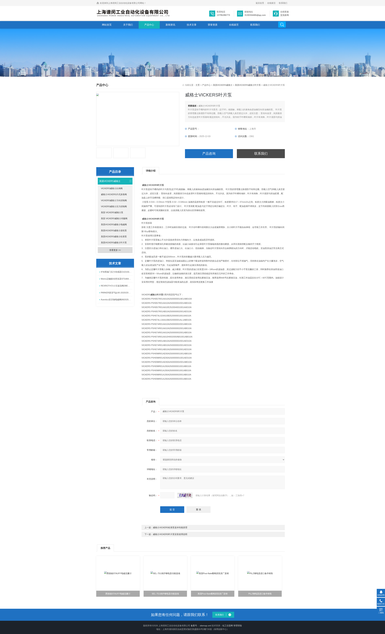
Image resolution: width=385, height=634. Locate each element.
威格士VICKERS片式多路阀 (114, 194)
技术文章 (191, 24)
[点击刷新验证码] (184, 495)
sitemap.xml (205, 625)
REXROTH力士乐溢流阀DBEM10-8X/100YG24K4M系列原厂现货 (116, 286)
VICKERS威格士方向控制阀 (114, 200)
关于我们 (128, 24)
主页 (198, 85)
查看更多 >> (115, 250)
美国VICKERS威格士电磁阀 (114, 224)
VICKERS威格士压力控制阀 (114, 206)
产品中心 (149, 24)
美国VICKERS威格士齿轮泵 (114, 230)
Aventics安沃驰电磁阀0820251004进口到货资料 (116, 299)
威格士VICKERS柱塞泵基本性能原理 (170, 527)
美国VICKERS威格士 (223, 85)
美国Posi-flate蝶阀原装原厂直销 (213, 593)
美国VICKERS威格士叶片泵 (248, 85)
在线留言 (271, 3)
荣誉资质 (212, 24)
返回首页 (260, 3)
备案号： (195, 625)
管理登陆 (237, 625)
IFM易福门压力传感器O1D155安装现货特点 (116, 272)
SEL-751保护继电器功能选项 (165, 593)
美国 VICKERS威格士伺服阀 (114, 218)
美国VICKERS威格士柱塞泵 (114, 236)
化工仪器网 (227, 625)
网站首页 (107, 24)
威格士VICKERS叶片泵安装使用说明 (170, 534)
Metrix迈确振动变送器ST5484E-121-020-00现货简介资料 (116, 279)
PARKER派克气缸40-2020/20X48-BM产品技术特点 (116, 292)
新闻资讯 (170, 24)
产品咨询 (209, 153)
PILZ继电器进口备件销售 (260, 593)
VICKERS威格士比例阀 (112, 188)
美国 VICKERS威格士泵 (112, 212)
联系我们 (283, 3)
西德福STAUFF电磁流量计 (117, 593)
